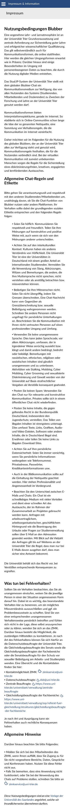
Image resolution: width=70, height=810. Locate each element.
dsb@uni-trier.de (50, 680)
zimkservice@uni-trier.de (23, 784)
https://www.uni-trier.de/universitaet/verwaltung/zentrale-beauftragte (30, 688)
